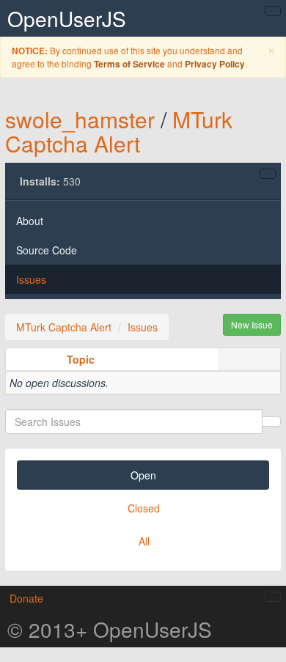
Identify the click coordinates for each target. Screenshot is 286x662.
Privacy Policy (215, 64)
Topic (81, 359)
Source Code (46, 250)
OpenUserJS (66, 18)
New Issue (252, 324)
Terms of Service (129, 64)
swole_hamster (80, 119)
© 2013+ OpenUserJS (109, 629)
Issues (31, 279)
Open (143, 475)
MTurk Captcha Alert (118, 131)
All (144, 541)
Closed (144, 508)
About (29, 220)
